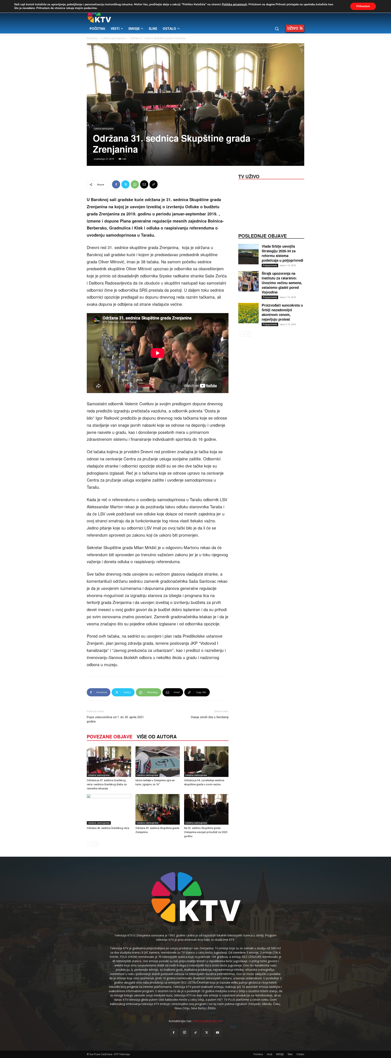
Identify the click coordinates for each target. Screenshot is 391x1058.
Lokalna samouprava (113, 38)
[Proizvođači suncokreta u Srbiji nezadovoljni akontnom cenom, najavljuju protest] (248, 313)
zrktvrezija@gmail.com (207, 1021)
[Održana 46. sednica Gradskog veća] (109, 809)
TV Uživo (248, 176)
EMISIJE (280, 1054)
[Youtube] (217, 1033)
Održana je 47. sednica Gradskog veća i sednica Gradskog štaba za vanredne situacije (107, 784)
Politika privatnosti (234, 4)
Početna (258, 1054)
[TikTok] (195, 1033)
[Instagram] (184, 1032)
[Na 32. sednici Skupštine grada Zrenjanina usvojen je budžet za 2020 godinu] (206, 809)
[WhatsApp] (135, 184)
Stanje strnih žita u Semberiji (209, 717)
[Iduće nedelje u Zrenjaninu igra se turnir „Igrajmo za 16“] (157, 761)
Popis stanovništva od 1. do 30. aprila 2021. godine (115, 719)
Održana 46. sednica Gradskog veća (108, 828)
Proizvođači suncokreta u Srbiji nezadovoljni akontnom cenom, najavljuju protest (282, 312)
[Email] (144, 184)
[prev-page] (89, 844)
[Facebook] (116, 184)
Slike (290, 1054)
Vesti (269, 1054)
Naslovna (92, 38)
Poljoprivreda (270, 265)
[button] (277, 28)
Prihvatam (363, 6)
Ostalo (300, 1054)
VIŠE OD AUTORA (157, 736)
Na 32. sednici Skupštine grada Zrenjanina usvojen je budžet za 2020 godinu (205, 832)
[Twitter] (125, 184)
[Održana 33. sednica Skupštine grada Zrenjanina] (157, 809)
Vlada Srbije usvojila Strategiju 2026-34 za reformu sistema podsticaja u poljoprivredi (282, 253)
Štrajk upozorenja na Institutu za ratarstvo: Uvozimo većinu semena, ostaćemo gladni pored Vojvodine (282, 283)
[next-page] (95, 844)
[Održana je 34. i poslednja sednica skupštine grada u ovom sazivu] (206, 761)
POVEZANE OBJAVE (109, 736)
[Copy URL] (153, 184)
